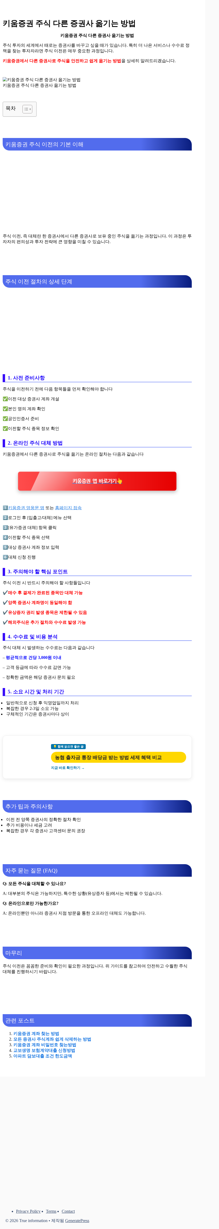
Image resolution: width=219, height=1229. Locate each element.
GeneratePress (77, 1220)
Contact (68, 1211)
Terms (51, 1211)
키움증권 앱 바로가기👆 (97, 481)
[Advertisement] (97, 192)
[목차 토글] (24, 109)
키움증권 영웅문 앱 (26, 507)
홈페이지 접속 (68, 507)
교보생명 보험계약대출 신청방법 (44, 1050)
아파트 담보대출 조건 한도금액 (42, 1056)
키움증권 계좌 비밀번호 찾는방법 (44, 1044)
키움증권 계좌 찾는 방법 (36, 1033)
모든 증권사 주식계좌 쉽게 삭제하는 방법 (52, 1039)
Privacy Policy (28, 1211)
